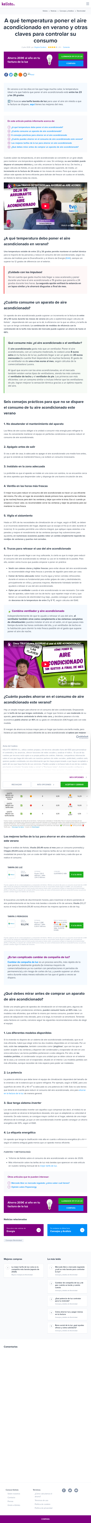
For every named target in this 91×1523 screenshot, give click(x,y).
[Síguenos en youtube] (76, 1490)
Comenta (66, 47)
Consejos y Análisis (67, 11)
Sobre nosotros (14, 1494)
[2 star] (51, 47)
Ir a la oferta (76, 874)
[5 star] (57, 47)
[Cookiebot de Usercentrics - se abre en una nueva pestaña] (78, 737)
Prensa (10, 1501)
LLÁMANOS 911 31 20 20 (71, 56)
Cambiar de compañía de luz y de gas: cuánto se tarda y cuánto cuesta (69, 1285)
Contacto (11, 1497)
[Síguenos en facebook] (64, 1490)
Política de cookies (42, 1504)
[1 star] (49, 47)
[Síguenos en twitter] (70, 1490)
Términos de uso (41, 1500)
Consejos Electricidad (14, 1240)
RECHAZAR (17, 784)
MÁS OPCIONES (77, 777)
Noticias (54, 11)
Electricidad (81, 11)
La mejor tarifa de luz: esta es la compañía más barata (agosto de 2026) (25, 1269)
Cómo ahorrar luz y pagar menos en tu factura (69, 1313)
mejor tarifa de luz (48, 1165)
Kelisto (45, 11)
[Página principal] (8, 3)
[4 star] (55, 47)
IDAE (68, 258)
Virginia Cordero (40, 47)
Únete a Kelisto (14, 1505)
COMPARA (70, 63)
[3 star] (53, 47)
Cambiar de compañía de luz (23, 962)
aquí (32, 104)
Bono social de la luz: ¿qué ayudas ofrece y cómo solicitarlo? (69, 1326)
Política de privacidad (43, 1508)
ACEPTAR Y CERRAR (74, 784)
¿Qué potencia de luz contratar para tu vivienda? (68, 1299)
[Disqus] (45, 1384)
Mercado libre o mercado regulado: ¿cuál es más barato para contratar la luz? (70, 1269)
